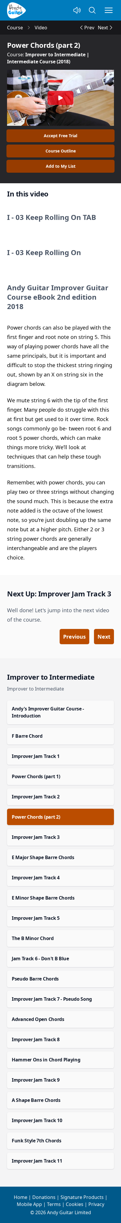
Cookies (74, 1204)
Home (20, 1197)
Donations (44, 1197)
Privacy (96, 1204)
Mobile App (29, 1204)
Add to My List (60, 166)
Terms (54, 1204)
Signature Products (82, 1197)
